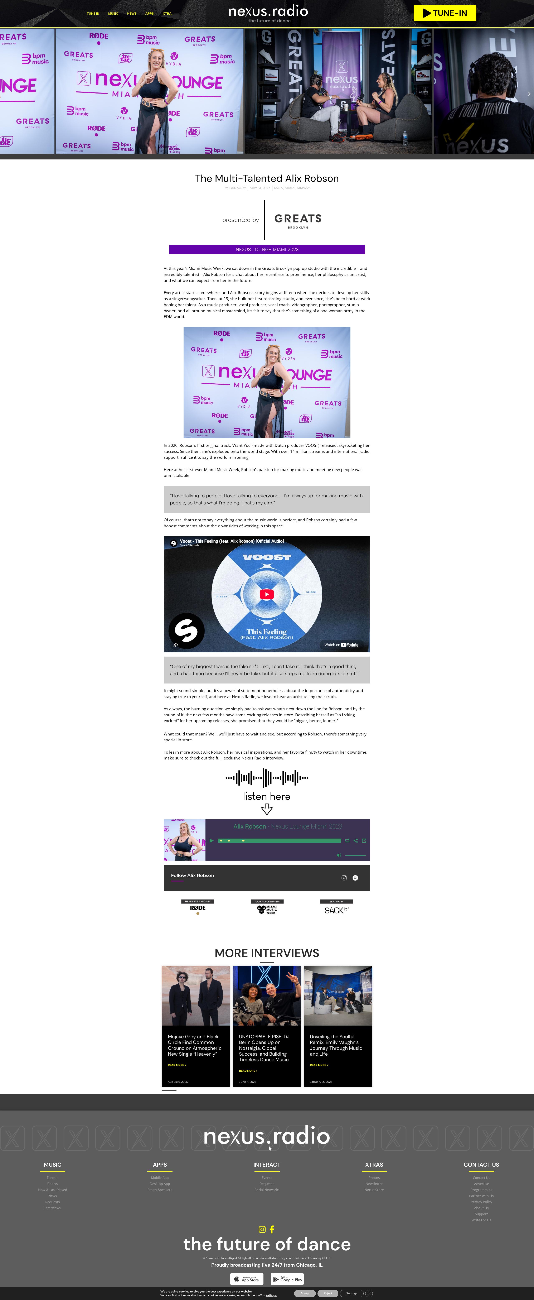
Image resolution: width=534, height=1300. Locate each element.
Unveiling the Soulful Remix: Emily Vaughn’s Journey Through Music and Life (336, 1045)
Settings (351, 1293)
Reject (328, 1293)
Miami (290, 188)
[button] (4, 93)
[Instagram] (344, 878)
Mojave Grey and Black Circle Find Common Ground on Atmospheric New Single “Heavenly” (195, 1045)
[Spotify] (355, 878)
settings (271, 1295)
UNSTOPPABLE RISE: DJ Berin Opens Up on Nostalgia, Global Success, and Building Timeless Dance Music (264, 1048)
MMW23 (304, 188)
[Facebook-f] (272, 1229)
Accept (305, 1293)
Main (278, 188)
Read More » (177, 1064)
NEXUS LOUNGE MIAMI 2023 (267, 249)
